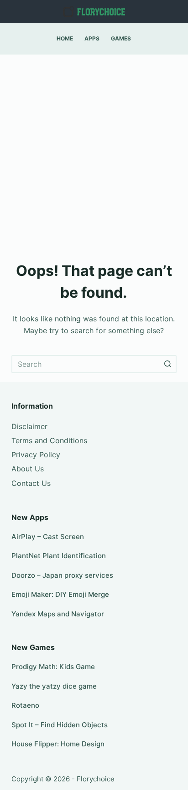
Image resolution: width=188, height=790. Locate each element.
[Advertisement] (94, 152)
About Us (27, 468)
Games (121, 38)
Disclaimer (29, 426)
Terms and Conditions (49, 440)
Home (65, 38)
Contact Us (31, 483)
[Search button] (167, 364)
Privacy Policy (35, 454)
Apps (91, 38)
